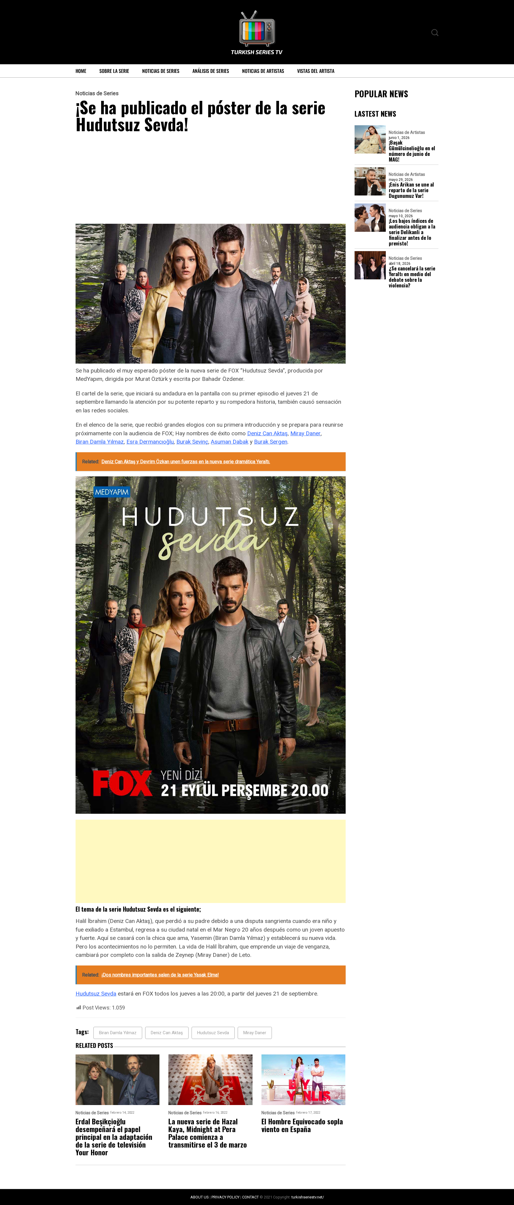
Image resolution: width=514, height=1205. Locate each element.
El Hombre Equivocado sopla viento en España (302, 1125)
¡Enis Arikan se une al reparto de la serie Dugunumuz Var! (411, 189)
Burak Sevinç (192, 441)
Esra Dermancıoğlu (150, 441)
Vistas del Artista (315, 70)
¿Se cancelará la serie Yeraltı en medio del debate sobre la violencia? (412, 276)
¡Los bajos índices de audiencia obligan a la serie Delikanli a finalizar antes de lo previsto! (412, 232)
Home (81, 70)
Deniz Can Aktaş (267, 433)
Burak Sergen (270, 441)
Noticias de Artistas (263, 70)
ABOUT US (199, 1197)
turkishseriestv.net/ (308, 1197)
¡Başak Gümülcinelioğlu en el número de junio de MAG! (412, 151)
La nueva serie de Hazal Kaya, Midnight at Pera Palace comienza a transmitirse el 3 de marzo (207, 1132)
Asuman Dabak (229, 441)
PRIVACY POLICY (225, 1197)
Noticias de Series (160, 70)
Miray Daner (305, 433)
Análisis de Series (210, 70)
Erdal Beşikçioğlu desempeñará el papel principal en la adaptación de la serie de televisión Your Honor (114, 1136)
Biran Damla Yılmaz (100, 441)
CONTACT (250, 1197)
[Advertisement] (211, 179)
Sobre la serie (114, 70)
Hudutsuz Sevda (96, 993)
